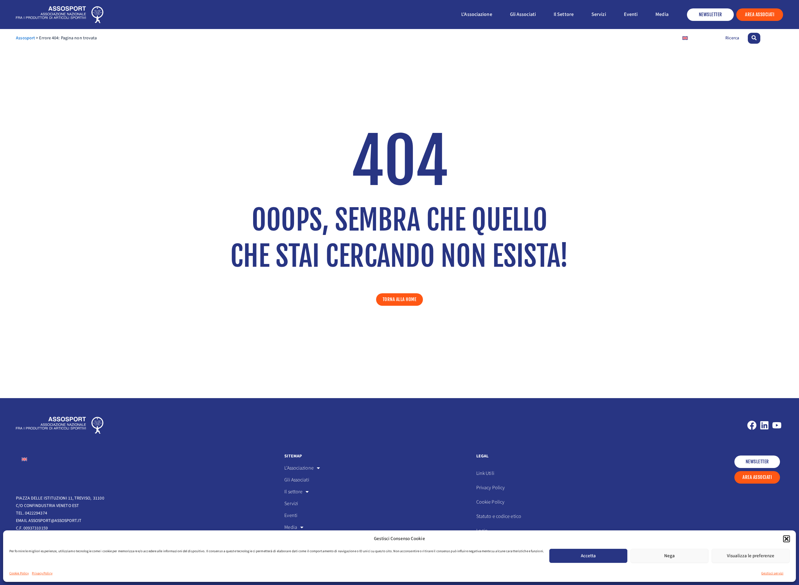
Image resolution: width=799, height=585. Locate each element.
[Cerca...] (754, 38)
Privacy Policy (42, 573)
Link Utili (485, 473)
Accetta (588, 556)
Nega (669, 556)
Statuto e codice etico (498, 516)
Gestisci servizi (772, 573)
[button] (786, 539)
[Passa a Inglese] (685, 38)
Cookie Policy (19, 573)
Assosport (25, 38)
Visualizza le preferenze (750, 556)
